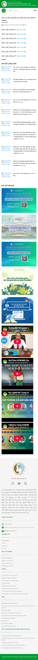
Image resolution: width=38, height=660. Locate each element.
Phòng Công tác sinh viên (9, 586)
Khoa (3, 597)
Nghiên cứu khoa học (7, 560)
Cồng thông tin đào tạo (8, 566)
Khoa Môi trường (6, 610)
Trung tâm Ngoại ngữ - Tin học (10, 642)
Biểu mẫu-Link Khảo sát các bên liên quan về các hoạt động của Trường (24, 80)
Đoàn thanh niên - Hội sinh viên (10, 588)
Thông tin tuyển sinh (7, 558)
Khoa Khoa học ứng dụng (8, 618)
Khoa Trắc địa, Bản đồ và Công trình (11, 613)
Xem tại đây (21, 30)
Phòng (4, 569)
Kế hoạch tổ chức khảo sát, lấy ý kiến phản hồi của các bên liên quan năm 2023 (24, 91)
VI (34, 10)
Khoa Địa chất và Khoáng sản (9, 603)
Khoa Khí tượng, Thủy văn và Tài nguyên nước (14, 615)
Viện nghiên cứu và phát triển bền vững (12, 648)
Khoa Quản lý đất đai (7, 623)
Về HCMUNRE (5, 540)
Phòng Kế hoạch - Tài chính (9, 578)
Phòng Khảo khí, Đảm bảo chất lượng (12, 591)
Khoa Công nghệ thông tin (9, 626)
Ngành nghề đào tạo (7, 563)
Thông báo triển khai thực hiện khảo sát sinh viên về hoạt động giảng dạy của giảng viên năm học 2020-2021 (24, 163)
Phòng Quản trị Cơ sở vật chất (10, 580)
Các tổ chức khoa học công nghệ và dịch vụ (16, 629)
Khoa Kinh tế (5, 621)
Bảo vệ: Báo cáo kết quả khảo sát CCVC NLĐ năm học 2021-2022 (24, 101)
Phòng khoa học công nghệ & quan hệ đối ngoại (15, 594)
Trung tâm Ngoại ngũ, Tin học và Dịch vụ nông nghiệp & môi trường (18, 639)
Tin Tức (4, 543)
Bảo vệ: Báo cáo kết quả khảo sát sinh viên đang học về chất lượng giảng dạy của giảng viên (24, 69)
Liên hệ (4, 548)
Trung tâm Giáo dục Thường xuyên (11, 635)
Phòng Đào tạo (6, 583)
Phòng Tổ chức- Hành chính (9, 575)
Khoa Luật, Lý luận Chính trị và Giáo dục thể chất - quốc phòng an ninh (18, 606)
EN (35, 10)
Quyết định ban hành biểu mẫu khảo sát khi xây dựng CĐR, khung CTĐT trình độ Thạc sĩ (24, 123)
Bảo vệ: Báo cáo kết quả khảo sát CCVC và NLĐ (24, 174)
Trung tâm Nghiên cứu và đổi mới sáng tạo (13, 645)
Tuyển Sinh (5, 546)
